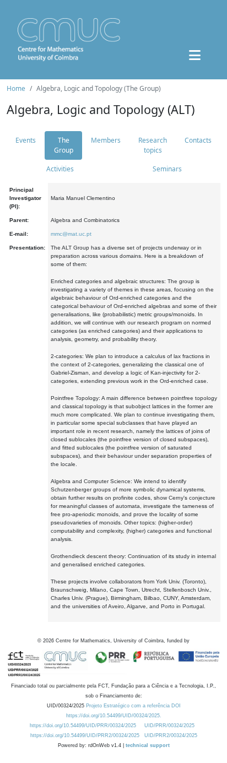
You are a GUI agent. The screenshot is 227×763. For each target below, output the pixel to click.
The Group (63, 145)
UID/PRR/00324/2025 (169, 725)
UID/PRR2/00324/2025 (170, 735)
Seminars (167, 169)
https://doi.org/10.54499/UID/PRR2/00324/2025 (84, 735)
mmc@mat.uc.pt (71, 234)
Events (25, 140)
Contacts (198, 140)
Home (16, 88)
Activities (60, 169)
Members (106, 140)
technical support (148, 745)
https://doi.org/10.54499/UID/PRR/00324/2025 (83, 725)
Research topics (152, 145)
